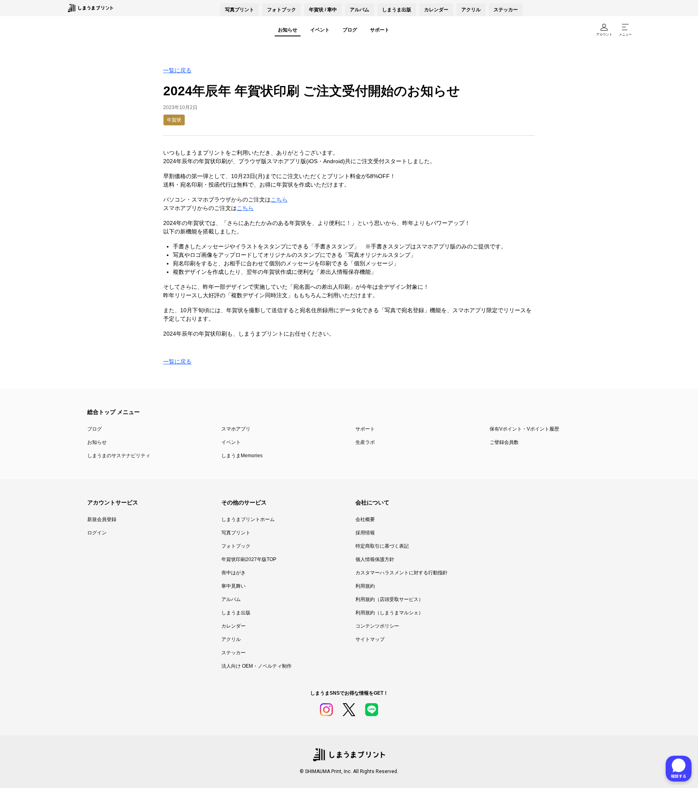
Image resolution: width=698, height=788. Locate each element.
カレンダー (436, 10)
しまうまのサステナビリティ (118, 455)
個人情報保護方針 (374, 559)
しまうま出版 (396, 10)
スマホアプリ (235, 429)
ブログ (350, 30)
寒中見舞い (233, 586)
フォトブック (281, 10)
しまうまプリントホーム (248, 519)
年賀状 (174, 120)
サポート (379, 30)
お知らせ (287, 30)
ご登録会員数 (504, 442)
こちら (279, 199)
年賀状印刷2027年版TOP (248, 559)
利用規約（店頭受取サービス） (389, 599)
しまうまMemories (242, 455)
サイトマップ (370, 639)
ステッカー (506, 10)
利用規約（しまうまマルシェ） (389, 613)
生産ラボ (365, 442)
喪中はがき (233, 573)
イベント (320, 30)
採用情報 (365, 533)
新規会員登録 (101, 519)
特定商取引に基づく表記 (382, 546)
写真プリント (235, 533)
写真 (239, 10)
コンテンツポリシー (377, 626)
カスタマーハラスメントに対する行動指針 (401, 573)
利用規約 (365, 586)
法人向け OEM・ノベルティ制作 (256, 666)
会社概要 (365, 519)
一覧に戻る (177, 70)
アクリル (471, 10)
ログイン (97, 533)
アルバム (359, 10)
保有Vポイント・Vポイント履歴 (524, 429)
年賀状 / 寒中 (323, 10)
